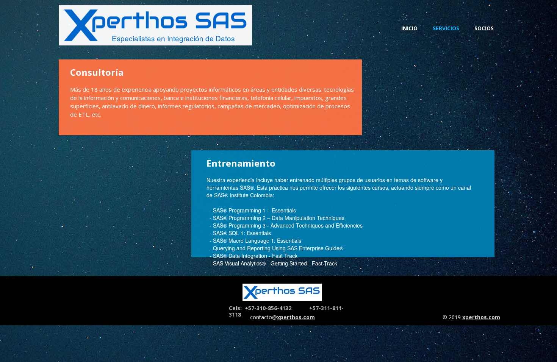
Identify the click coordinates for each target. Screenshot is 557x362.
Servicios (446, 28)
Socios (484, 28)
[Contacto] (282, 292)
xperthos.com (481, 317)
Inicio (409, 28)
